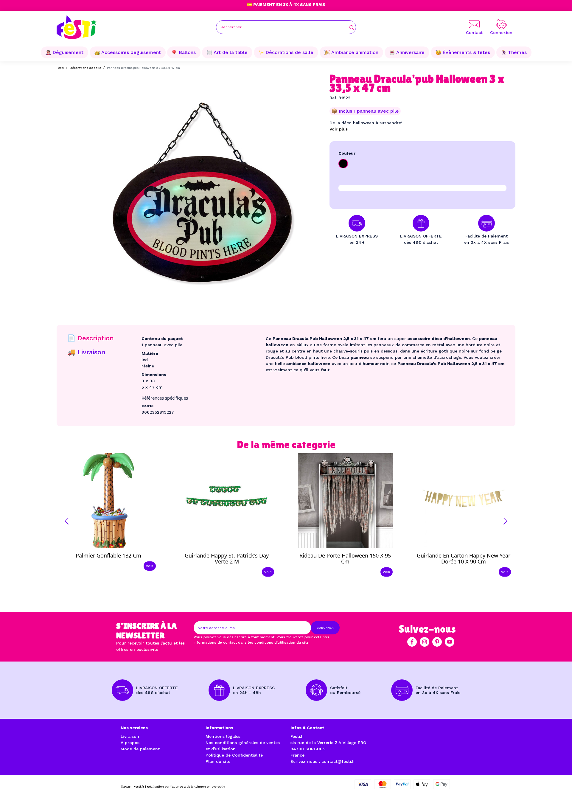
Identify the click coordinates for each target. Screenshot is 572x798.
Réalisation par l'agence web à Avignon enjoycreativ (186, 786)
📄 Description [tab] (90, 338)
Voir (149, 566)
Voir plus (338, 129)
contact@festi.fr (338, 761)
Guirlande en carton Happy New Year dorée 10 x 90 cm (463, 558)
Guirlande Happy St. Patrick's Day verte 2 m (227, 558)
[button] (67, 521)
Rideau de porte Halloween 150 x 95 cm (345, 558)
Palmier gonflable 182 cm (108, 555)
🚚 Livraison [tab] (86, 352)
